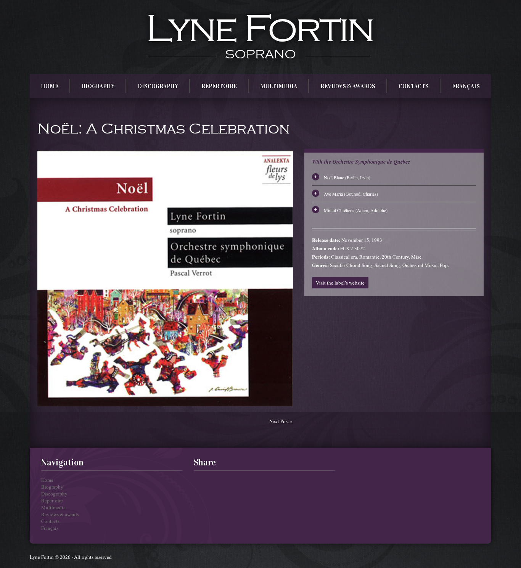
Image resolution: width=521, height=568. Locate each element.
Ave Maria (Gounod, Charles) (351, 194)
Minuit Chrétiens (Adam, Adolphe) (356, 210)
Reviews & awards (347, 86)
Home (49, 86)
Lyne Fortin (259, 29)
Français (466, 86)
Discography (158, 86)
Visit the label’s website (340, 282)
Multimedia (278, 86)
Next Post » (281, 421)
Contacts (414, 86)
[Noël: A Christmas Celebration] (165, 278)
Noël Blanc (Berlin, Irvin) (347, 177)
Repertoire (219, 86)
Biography (98, 86)
